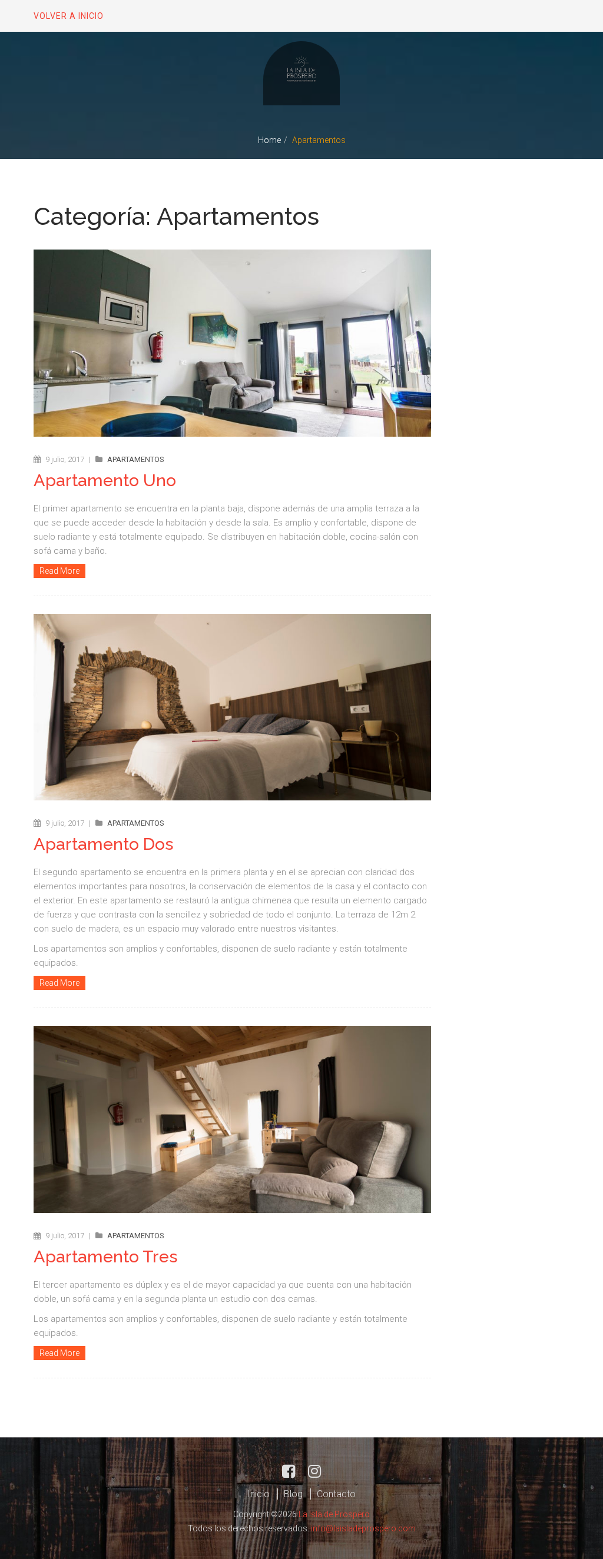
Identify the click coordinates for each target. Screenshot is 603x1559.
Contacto (336, 1494)
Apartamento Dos (104, 844)
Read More (59, 571)
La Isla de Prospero (334, 1514)
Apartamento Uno (105, 480)
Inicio (258, 1494)
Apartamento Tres (106, 1256)
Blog (293, 1494)
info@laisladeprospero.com (363, 1528)
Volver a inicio (69, 16)
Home (269, 140)
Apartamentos (135, 459)
